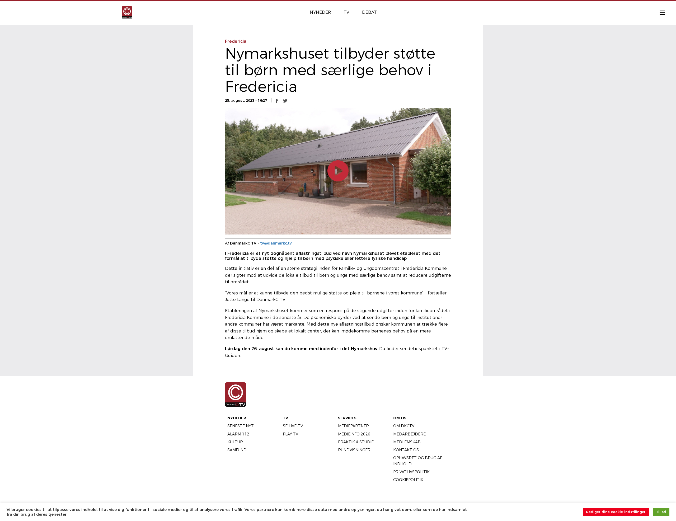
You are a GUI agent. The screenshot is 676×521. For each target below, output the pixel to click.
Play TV (290, 434)
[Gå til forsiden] (127, 12)
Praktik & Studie (356, 442)
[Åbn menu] (659, 12)
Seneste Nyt (240, 426)
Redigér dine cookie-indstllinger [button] (616, 512)
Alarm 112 (238, 434)
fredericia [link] (235, 41)
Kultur (235, 442)
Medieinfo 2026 (354, 434)
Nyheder (236, 418)
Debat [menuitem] (369, 12)
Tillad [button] (661, 512)
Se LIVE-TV (293, 426)
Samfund (237, 450)
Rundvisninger (354, 450)
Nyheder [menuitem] (320, 12)
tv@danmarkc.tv (276, 243)
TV (285, 418)
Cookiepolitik (408, 479)
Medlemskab (407, 442)
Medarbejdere (409, 434)
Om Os (399, 418)
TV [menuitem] (346, 12)
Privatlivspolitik (411, 472)
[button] (277, 100)
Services (347, 418)
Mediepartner (353, 426)
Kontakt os (406, 450)
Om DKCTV (403, 426)
